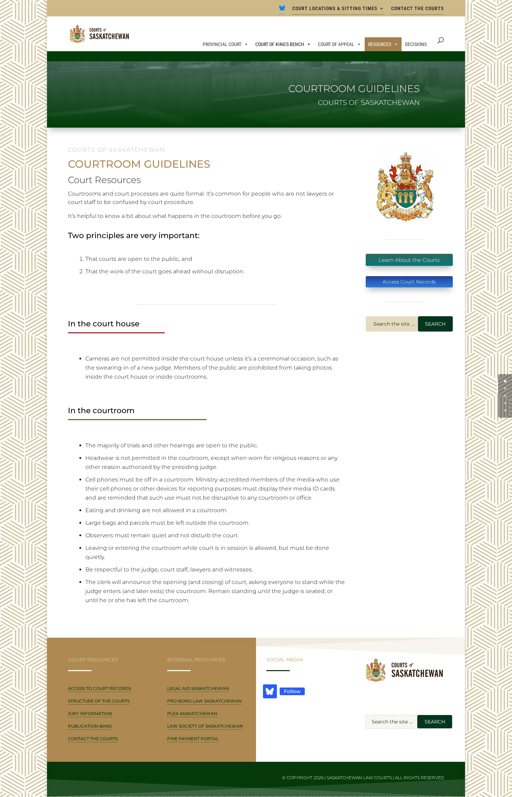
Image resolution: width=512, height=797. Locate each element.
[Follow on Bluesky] (270, 691)
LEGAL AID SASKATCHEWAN (198, 688)
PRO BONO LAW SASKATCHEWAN (204, 701)
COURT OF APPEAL (336, 44)
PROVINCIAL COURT (222, 44)
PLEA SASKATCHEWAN (192, 713)
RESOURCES (379, 44)
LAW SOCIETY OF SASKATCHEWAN (205, 726)
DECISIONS (416, 44)
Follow (292, 691)
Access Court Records (409, 282)
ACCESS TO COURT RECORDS (99, 688)
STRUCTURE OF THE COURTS (99, 701)
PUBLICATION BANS (89, 726)
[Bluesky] (282, 10)
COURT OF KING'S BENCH (279, 44)
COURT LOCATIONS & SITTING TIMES (335, 8)
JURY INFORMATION (90, 713)
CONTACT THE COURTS (417, 8)
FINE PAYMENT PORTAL (192, 738)
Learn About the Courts (409, 260)
